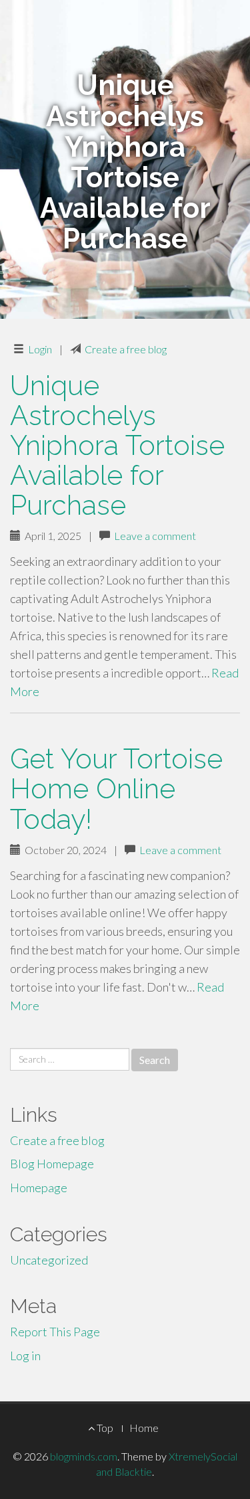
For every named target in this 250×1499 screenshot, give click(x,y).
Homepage (38, 1187)
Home (144, 1427)
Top (104, 1427)
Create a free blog (126, 349)
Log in (25, 1355)
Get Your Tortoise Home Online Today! (116, 789)
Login (40, 349)
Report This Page (55, 1331)
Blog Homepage (52, 1163)
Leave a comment (155, 535)
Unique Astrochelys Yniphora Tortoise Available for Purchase (117, 445)
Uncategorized (49, 1260)
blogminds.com (83, 1456)
